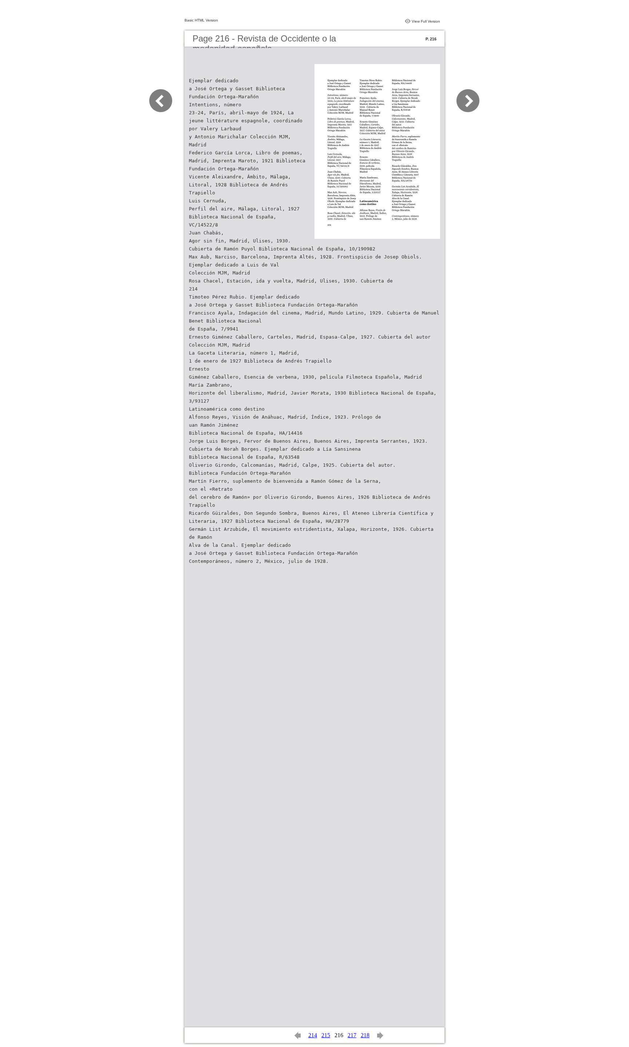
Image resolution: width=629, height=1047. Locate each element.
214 (312, 1035)
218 (365, 1035)
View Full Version (426, 21)
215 (325, 1035)
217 (352, 1035)
